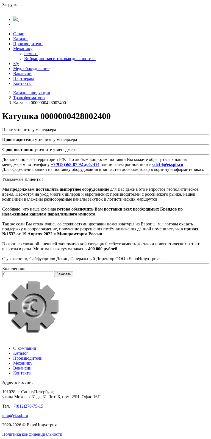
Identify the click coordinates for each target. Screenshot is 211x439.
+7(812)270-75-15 (27, 406)
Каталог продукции (31, 92)
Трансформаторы (29, 97)
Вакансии (22, 73)
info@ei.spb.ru (15, 415)
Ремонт (31, 53)
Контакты (22, 83)
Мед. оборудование (31, 68)
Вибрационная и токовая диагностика (60, 58)
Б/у (16, 63)
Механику (22, 48)
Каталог (20, 38)
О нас (18, 33)
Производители (28, 43)
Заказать (63, 274)
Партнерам (23, 78)
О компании (24, 348)
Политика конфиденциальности (32, 434)
